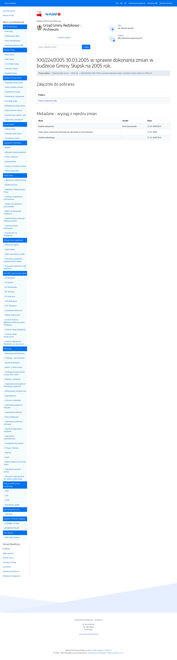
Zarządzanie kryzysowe (14, 443)
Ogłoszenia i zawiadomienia (9, 437)
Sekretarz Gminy (11, 68)
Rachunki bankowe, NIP (14, 45)
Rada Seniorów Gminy (13, 110)
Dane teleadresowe (12, 40)
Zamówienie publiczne (13, 412)
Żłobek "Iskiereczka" (12, 315)
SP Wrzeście (10, 292)
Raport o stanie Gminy (13, 367)
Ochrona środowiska (13, 400)
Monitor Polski (8, 15)
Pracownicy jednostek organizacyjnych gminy (13, 260)
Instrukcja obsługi (9, 562)
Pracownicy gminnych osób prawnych (15, 267)
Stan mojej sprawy (12, 537)
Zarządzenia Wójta (12, 138)
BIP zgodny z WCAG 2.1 (103, 650)
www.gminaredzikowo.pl (88, 634)
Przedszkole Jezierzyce (13, 310)
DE (125, 3)
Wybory (8, 452)
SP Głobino (9, 282)
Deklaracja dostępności (11, 576)
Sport (7, 457)
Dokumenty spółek (12, 505)
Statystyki (7, 567)
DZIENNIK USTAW (12, 523)
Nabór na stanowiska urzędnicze (12, 212)
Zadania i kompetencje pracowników (13, 197)
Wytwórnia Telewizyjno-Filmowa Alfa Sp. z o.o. (106, 653)
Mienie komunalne (12, 171)
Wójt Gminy (9, 59)
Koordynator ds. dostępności (10, 234)
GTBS (7, 500)
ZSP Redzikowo (11, 301)
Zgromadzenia (10, 396)
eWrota (121, 35)
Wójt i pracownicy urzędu (15, 254)
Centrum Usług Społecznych (10, 335)
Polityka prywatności (11, 571)
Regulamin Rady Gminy (14, 82)
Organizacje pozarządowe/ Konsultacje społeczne (15, 385)
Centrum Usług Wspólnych (15, 329)
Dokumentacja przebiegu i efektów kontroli (14, 219)
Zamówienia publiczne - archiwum (13, 422)
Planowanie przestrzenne (15, 353)
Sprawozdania (10, 161)
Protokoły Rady (11, 101)
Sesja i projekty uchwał (14, 87)
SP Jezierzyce (10, 296)
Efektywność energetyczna (15, 391)
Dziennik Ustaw (9, 11)
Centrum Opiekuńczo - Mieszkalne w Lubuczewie (14, 342)
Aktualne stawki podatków (15, 152)
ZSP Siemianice (11, 306)
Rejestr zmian (8, 558)
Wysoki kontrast (166, 3)
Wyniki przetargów (12, 362)
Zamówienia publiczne (136, 3)
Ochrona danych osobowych (11, 226)
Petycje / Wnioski (11, 448)
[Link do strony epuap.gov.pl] (52, 14)
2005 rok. (74, 73)
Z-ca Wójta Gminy (12, 64)
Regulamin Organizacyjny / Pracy (15, 190)
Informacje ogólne (12, 245)
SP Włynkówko (11, 287)
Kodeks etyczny (11, 185)
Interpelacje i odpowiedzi (14, 96)
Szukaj (86, 47)
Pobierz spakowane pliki (47, 101)
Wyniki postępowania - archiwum (13, 430)
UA (117, 3)
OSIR (7, 491)
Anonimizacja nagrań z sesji (15, 115)
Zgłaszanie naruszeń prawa (12, 470)
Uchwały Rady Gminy (13, 133)
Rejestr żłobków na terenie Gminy (15, 463)
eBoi (119, 25)
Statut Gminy (10, 129)
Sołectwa (8, 514)
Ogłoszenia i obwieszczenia (15, 180)
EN (121, 3)
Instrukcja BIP (152, 3)
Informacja (9, 31)
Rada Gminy (9, 54)
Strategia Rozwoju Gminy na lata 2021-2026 (14, 373)
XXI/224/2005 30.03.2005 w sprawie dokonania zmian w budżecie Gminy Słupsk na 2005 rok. (116, 73)
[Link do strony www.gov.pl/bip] (40, 14)
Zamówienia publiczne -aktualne (13, 406)
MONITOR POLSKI (12, 528)
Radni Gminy (10, 249)
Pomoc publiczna (11, 157)
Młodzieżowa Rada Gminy (15, 106)
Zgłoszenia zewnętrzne (14, 119)
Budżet (8, 147)
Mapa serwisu (8, 553)
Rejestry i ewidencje (13, 379)
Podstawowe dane (12, 36)
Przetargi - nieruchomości (15, 358)
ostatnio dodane (64, 37)
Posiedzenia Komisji (12, 92)
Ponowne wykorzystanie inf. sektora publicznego (14, 477)
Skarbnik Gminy (11, 73)
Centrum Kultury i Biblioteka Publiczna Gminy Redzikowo (14, 322)
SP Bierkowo (10, 278)
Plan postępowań (11, 417)
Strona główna (10, 3)
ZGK (6, 495)
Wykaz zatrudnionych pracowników (13, 205)
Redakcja (6, 549)
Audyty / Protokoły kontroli (15, 166)
